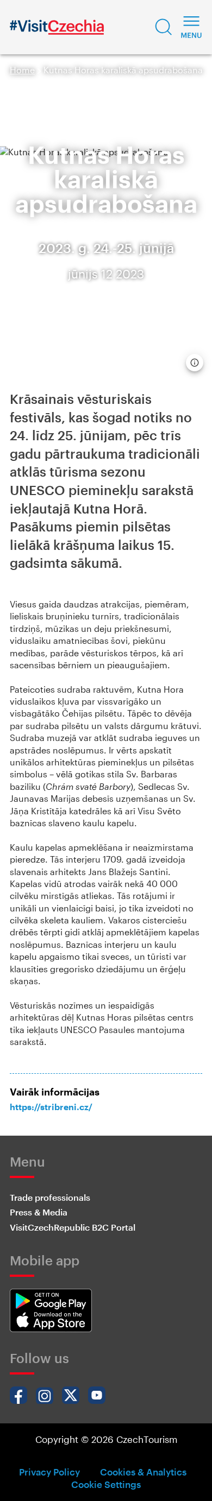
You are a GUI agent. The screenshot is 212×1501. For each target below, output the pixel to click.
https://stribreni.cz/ (51, 1106)
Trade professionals (50, 1197)
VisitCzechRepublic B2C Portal (72, 1227)
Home (22, 70)
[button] (163, 27)
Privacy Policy (49, 1471)
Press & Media (38, 1212)
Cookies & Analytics (143, 1471)
